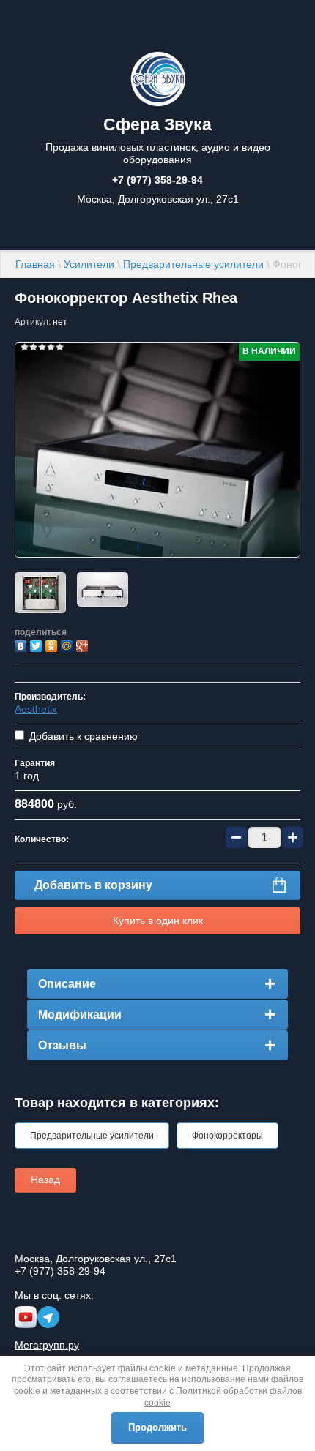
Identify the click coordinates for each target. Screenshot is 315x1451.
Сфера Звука (157, 124)
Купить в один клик (158, 920)
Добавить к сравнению (82, 736)
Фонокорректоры (227, 1136)
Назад (45, 1179)
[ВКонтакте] (22, 644)
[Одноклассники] (53, 644)
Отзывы (62, 1045)
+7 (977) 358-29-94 (157, 180)
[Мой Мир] (68, 644)
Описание (67, 984)
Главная (35, 264)
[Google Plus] (84, 644)
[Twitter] (37, 644)
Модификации (80, 1014)
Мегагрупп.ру (47, 1345)
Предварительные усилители (193, 264)
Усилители (89, 264)
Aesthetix (36, 709)
